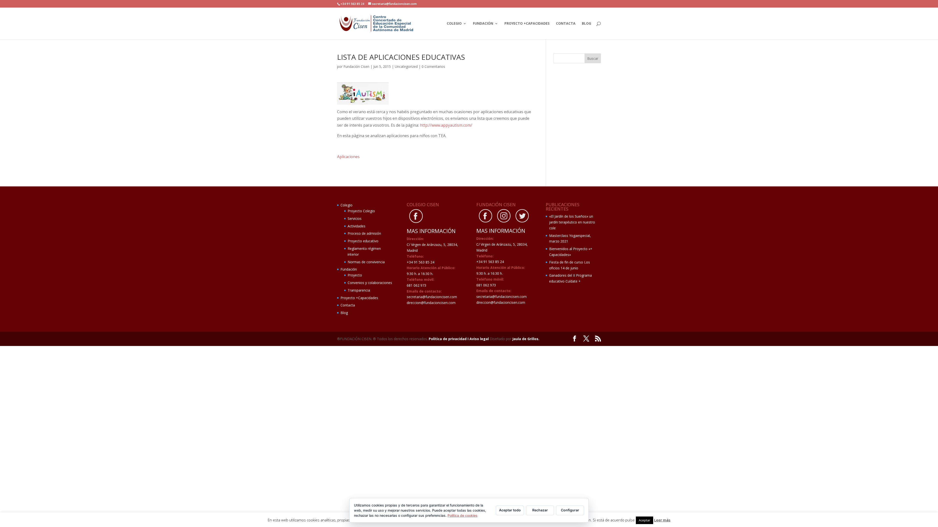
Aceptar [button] (644, 520)
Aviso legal (479, 338)
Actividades (356, 226)
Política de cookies (463, 515)
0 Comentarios (433, 66)
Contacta (566, 24)
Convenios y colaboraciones (370, 282)
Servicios (355, 218)
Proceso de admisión (364, 233)
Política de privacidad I (449, 338)
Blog (586, 24)
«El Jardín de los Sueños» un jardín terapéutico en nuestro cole (572, 222)
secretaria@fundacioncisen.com (432, 296)
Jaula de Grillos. (525, 338)
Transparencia (359, 290)
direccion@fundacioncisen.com (431, 302)
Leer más (662, 519)
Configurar (570, 510)
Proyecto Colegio (361, 211)
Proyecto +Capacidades (527, 24)
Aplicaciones (348, 156)
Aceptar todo (510, 510)
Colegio (454, 24)
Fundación (483, 24)
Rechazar (540, 510)
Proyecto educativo (363, 241)
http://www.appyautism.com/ (446, 125)
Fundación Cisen (356, 66)
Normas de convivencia (366, 262)
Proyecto (355, 275)
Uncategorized (406, 66)
